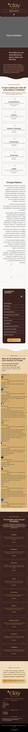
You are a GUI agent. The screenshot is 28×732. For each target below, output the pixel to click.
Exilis (14, 578)
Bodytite (14, 534)
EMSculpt (14, 563)
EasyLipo (14, 633)
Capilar (14, 169)
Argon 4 (14, 605)
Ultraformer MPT (14, 620)
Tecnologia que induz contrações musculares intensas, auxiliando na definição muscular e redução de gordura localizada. (14, 566)
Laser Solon (14, 592)
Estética (14, 115)
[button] (14, 14)
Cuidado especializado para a (9, 156)
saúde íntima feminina (19, 156)
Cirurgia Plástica (14, 102)
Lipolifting (14, 647)
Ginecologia (14, 155)
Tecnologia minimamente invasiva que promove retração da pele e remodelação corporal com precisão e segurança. (14, 538)
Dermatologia (14, 142)
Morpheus (14, 549)
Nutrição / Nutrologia (14, 128)
